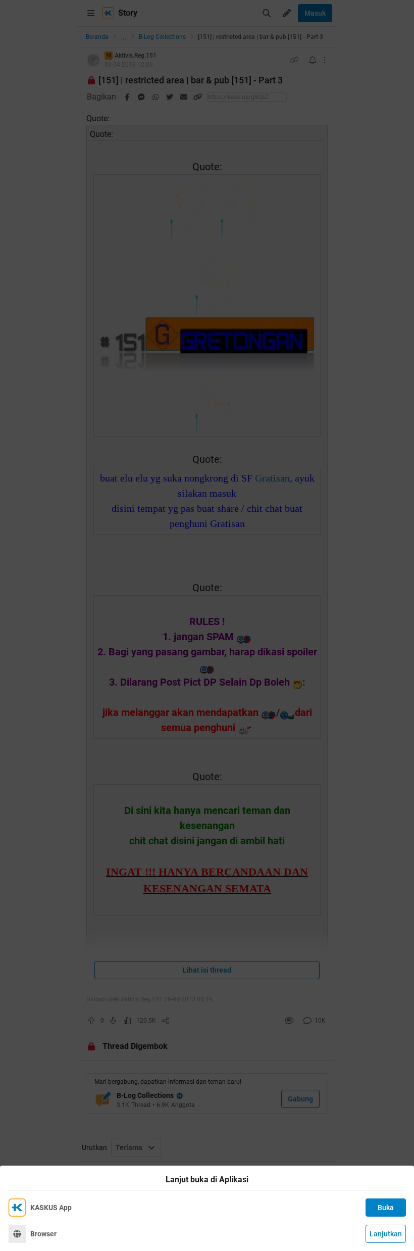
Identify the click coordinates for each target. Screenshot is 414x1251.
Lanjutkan (386, 1234)
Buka (386, 1208)
